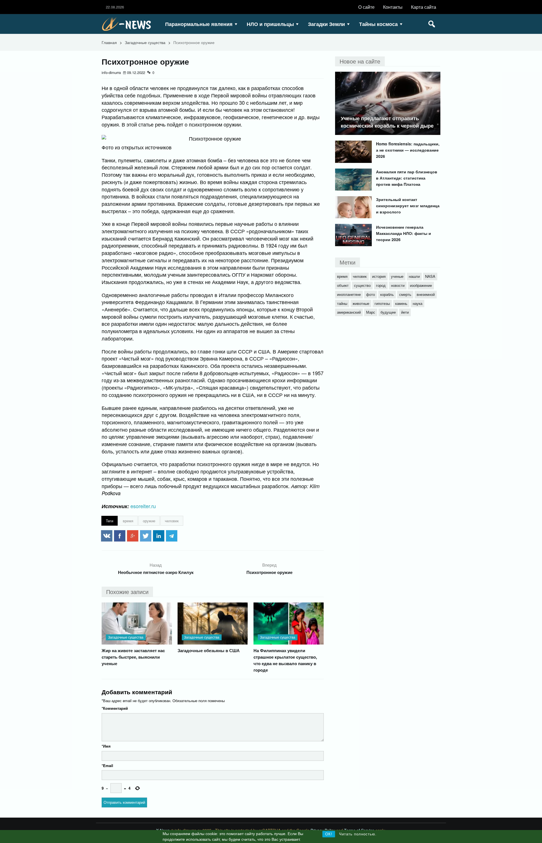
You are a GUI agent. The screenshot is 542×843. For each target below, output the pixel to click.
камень (401, 303)
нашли (414, 276)
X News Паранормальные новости (128, 24)
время (128, 520)
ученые (397, 276)
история (379, 276)
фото (370, 294)
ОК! (328, 834)
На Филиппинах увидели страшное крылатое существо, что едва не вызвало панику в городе (285, 660)
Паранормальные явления (199, 24)
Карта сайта (423, 7)
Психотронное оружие (269, 572)
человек (172, 520)
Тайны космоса (378, 24)
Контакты (393, 7)
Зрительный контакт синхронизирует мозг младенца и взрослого (408, 205)
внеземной (426, 294)
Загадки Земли (326, 24)
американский (349, 312)
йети (405, 312)
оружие (149, 520)
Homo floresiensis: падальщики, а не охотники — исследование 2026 (408, 150)
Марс (370, 312)
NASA (430, 276)
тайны (342, 303)
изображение (421, 285)
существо (362, 285)
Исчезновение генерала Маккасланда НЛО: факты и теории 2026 (403, 233)
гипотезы (382, 303)
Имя (106, 746)
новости (398, 285)
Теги (109, 520)
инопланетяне (349, 294)
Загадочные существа (145, 42)
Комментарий (115, 708)
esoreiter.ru (143, 506)
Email (107, 765)
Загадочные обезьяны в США (209, 650)
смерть (405, 294)
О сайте (366, 7)
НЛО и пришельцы (270, 24)
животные (361, 303)
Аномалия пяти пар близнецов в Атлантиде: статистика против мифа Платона (406, 178)
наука (417, 303)
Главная (109, 42)
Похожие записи (127, 592)
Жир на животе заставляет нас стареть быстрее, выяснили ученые (133, 657)
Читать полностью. (358, 834)
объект (343, 285)
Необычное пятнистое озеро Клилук (156, 572)
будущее (388, 312)
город (381, 285)
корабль (387, 294)
